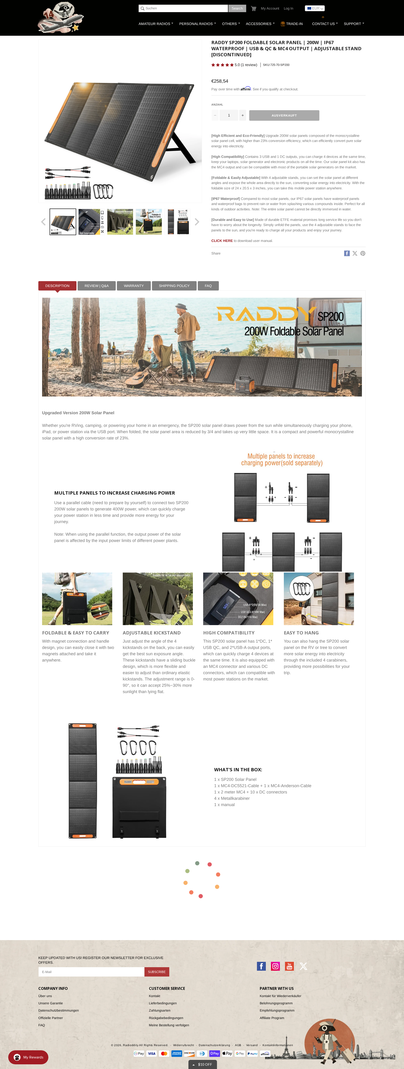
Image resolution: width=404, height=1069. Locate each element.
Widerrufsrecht (183, 1045)
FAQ (41, 1025)
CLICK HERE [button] (222, 241)
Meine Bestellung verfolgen (169, 1025)
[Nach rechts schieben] (197, 222)
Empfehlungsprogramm (277, 1010)
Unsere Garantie (50, 1003)
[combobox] (183, 8)
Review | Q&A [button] (97, 286)
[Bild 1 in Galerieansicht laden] (63, 222)
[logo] (61, 18)
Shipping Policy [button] (174, 286)
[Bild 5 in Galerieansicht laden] (177, 222)
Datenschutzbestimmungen (58, 1010)
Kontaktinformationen (278, 1045)
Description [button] (57, 286)
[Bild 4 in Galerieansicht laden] (149, 222)
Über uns (45, 996)
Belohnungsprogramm (276, 1003)
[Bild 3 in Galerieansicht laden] (120, 222)
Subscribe (157, 972)
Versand (252, 1045)
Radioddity (130, 1045)
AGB (238, 1045)
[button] (253, 8)
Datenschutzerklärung (214, 1045)
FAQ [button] (208, 286)
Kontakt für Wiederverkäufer (280, 996)
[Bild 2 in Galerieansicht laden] (91, 222)
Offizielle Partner (50, 1018)
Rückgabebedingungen (166, 1018)
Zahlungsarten (159, 1010)
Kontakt (154, 996)
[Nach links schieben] (43, 222)
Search (237, 8)
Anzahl (217, 104)
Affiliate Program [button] (272, 1018)
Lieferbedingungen (163, 1003)
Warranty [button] (134, 286)
